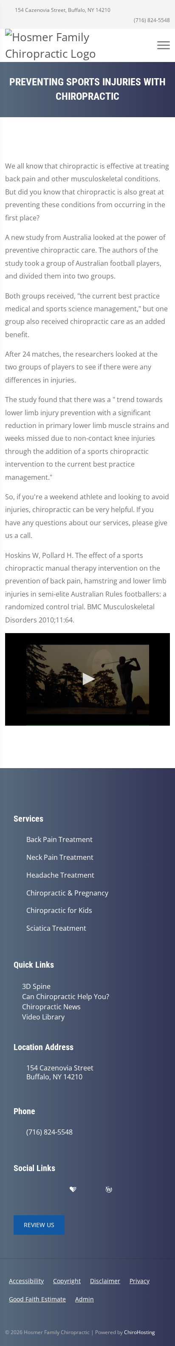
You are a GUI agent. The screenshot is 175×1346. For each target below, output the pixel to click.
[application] (87, 679)
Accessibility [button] (26, 1281)
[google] (18, 1190)
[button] (87, 679)
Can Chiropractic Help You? (65, 996)
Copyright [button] (67, 1281)
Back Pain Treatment (59, 839)
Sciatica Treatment (56, 928)
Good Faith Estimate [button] (37, 1299)
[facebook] (36, 1190)
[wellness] (108, 1190)
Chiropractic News (51, 1006)
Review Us (39, 1225)
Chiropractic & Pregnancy (67, 893)
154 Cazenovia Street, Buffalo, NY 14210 (62, 10)
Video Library (43, 1017)
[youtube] (91, 1190)
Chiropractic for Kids (59, 910)
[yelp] (55, 1190)
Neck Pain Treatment (59, 857)
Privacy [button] (140, 1281)
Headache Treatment (60, 875)
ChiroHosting (139, 1332)
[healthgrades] (73, 1190)
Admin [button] (84, 1299)
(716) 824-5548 (151, 20)
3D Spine (36, 986)
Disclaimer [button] (105, 1281)
